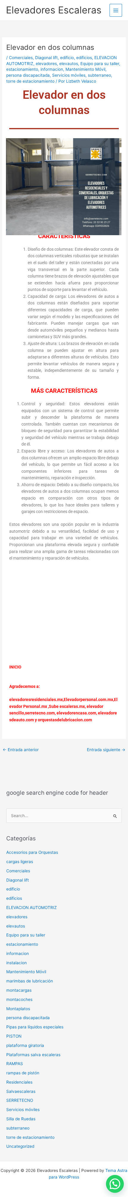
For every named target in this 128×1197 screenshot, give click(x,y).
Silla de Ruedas (20, 1118)
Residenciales (19, 1082)
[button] (115, 1184)
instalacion (16, 962)
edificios (84, 57)
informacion (51, 69)
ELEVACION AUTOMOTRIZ (31, 907)
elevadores (46, 63)
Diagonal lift (46, 57)
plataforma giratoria (25, 1045)
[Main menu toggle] (116, 10)
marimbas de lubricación (29, 981)
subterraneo (99, 75)
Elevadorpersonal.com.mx (88, 699)
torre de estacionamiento (30, 81)
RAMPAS (14, 1063)
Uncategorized (20, 1146)
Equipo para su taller (99, 63)
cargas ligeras (19, 861)
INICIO (15, 667)
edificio (67, 57)
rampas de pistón (22, 1072)
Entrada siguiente (106, 749)
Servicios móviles (68, 75)
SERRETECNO (19, 1100)
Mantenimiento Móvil (85, 69)
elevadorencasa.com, (77, 713)
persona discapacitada (28, 75)
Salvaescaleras (20, 1091)
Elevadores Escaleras (54, 10)
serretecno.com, (40, 713)
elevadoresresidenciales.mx (36, 699)
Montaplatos (18, 1008)
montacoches (19, 999)
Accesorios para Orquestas (32, 852)
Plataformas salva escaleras (33, 1054)
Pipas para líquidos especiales (34, 1027)
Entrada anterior (21, 749)
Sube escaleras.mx (67, 706)
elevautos (68, 63)
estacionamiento (22, 69)
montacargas (19, 990)
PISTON (13, 1036)
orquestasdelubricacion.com (65, 719)
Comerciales (21, 57)
